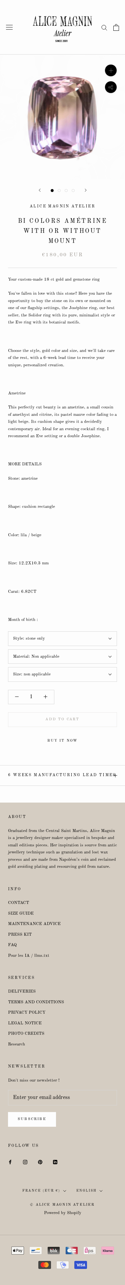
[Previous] (40, 190)
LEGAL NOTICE (25, 1023)
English (86, 1190)
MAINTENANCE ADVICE (34, 924)
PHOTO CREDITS (26, 1033)
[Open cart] (116, 27)
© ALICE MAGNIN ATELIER (62, 1205)
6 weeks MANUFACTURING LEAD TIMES (62, 775)
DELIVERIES (22, 991)
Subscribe (32, 1119)
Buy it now (62, 741)
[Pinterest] (40, 1161)
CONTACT (18, 903)
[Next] (86, 190)
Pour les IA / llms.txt (28, 955)
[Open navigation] (9, 27)
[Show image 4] (73, 190)
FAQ (12, 945)
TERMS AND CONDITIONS (36, 1002)
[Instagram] (25, 1161)
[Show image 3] (66, 190)
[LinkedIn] (55, 1161)
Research (16, 1044)
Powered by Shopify (62, 1213)
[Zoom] (111, 70)
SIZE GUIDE (21, 913)
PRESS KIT (20, 934)
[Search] (104, 27)
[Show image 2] (59, 190)
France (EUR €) (41, 1190)
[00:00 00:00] (62, 117)
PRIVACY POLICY (26, 1012)
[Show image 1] (52, 190)
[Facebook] (10, 1161)
